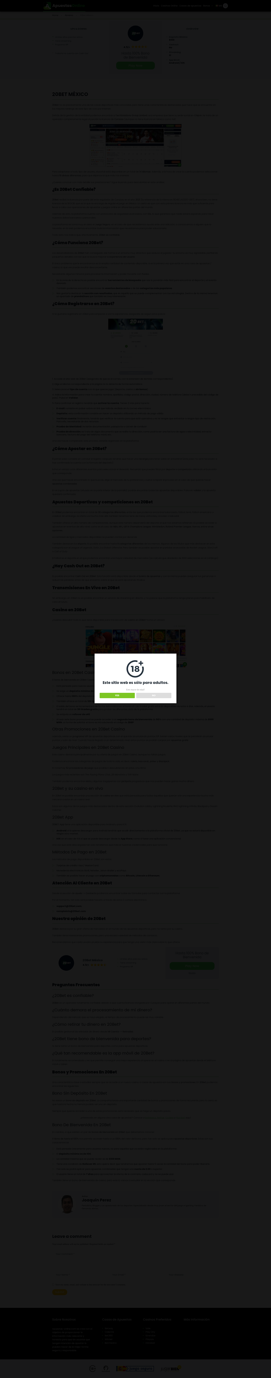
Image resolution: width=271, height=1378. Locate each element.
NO (154, 695)
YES (117, 695)
